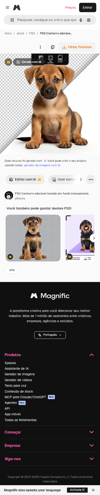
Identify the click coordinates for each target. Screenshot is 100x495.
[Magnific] (50, 296)
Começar (13, 432)
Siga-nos (13, 458)
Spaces (10, 363)
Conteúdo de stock (19, 391)
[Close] (93, 490)
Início (8, 33)
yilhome (20, 198)
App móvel (13, 414)
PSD (32, 33)
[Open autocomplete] (10, 20)
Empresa (12, 445)
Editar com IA (22, 180)
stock (20, 33)
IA (45, 161)
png (12, 270)
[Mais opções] (40, 47)
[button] (50, 335)
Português (50, 335)
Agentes (15, 403)
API (7, 408)
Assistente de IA (17, 368)
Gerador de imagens (20, 374)
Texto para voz (16, 385)
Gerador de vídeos (18, 380)
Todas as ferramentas (21, 420)
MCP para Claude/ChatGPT (29, 397)
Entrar (88, 7)
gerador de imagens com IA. (42, 165)
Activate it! (77, 490)
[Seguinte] (81, 179)
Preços (70, 7)
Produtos (13, 354)
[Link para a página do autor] (9, 196)
